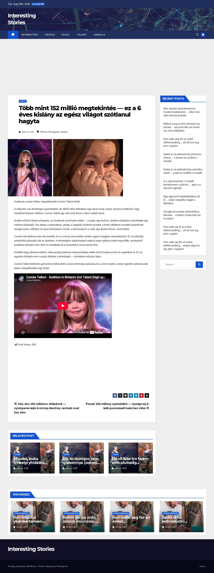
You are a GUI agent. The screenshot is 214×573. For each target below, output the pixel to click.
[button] (197, 34)
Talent (82, 34)
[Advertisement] (107, 62)
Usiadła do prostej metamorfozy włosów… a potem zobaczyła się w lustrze (182, 215)
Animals (99, 34)
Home (202, 566)
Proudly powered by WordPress (22, 566)
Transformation (21, 513)
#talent (64, 132)
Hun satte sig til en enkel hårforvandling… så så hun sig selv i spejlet (180, 230)
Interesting (29, 34)
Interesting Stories (31, 549)
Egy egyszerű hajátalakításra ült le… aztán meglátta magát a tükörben (181, 200)
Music (66, 34)
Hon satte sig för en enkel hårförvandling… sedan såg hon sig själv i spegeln (181, 245)
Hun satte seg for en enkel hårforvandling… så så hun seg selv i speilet (181, 142)
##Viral (43, 132)
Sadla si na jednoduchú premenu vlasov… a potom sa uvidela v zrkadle (182, 157)
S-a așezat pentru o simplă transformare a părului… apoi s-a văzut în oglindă (182, 184)
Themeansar (61, 566)
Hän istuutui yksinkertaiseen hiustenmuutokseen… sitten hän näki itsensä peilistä (181, 112)
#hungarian (54, 132)
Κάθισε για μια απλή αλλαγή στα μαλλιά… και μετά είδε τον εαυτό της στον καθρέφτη (181, 127)
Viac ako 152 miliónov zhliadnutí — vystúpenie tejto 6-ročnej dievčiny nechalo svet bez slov (46, 408)
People (50, 34)
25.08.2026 (22, 527)
